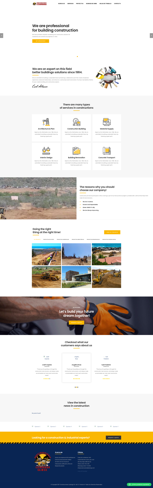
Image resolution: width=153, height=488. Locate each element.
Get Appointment (36, 41)
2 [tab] (77, 56)
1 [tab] (75, 56)
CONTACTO (117, 3)
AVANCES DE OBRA (91, 3)
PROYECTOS (79, 3)
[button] (139, 484)
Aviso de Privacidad (82, 471)
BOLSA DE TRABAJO (105, 3)
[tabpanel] (76, 33)
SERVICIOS (70, 3)
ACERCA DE (61, 3)
